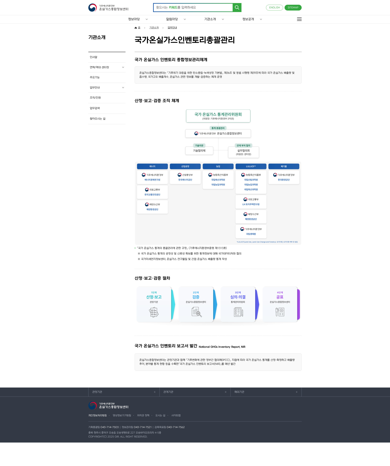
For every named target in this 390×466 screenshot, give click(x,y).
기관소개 (210, 19)
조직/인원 (95, 97)
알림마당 (172, 19)
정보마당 (134, 19)
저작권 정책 (143, 415)
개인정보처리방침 (97, 415)
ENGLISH (274, 7)
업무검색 (95, 108)
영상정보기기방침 (122, 415)
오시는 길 (160, 415)
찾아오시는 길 (97, 118)
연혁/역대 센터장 (99, 67)
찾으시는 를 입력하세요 (176, 7)
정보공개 (248, 19)
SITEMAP (293, 7)
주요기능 (95, 77)
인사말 (93, 57)
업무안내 (95, 87)
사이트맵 (176, 415)
